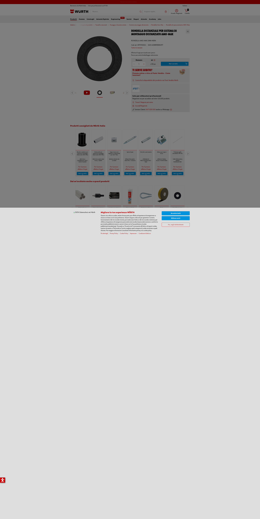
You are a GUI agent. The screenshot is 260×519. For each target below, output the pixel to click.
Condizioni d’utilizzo (145, 233)
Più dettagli (104, 233)
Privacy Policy (114, 233)
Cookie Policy (124, 233)
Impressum (133, 233)
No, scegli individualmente (175, 224)
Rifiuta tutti (175, 218)
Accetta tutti (176, 213)
